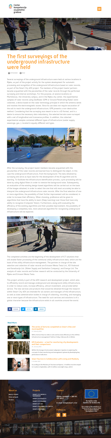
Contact (60, 390)
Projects (36, 390)
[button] (99, 9)
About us (13, 390)
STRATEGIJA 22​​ (97, 427)
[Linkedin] (64, 415)
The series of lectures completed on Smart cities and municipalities (53, 328)
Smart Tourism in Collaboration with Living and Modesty (55, 359)
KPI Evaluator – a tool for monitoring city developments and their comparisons (55, 343)
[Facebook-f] (58, 415)
